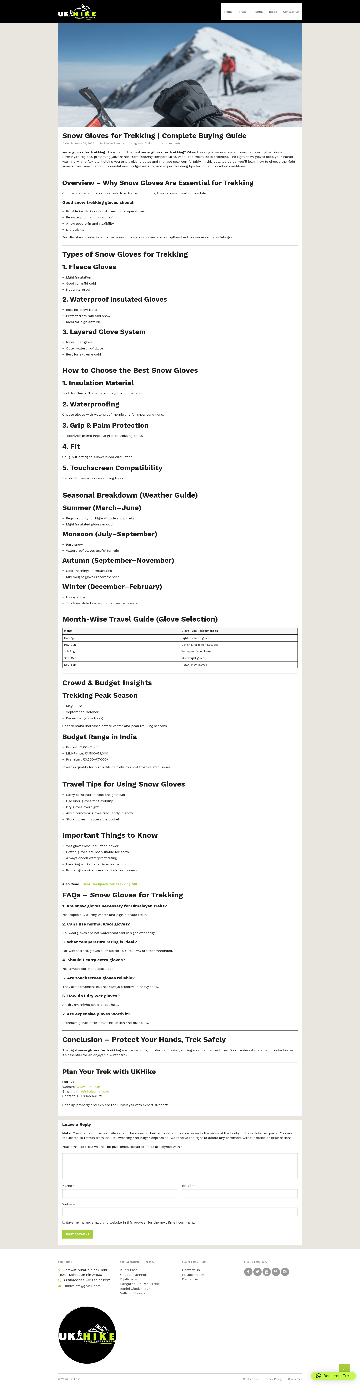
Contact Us (291, 11)
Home (228, 11)
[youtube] (266, 1272)
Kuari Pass (128, 1270)
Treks (242, 11)
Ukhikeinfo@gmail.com (82, 1286)
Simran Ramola (114, 143)
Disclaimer (190, 1279)
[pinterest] (276, 1272)
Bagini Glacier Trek (135, 1289)
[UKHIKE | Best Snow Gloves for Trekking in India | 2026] (77, 11)
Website (68, 1204)
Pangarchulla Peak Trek (139, 1284)
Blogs (273, 11)
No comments (171, 143)
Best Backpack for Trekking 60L (110, 884)
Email (188, 1186)
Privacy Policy (193, 1275)
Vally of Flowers (132, 1293)
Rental (258, 11)
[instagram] (285, 1272)
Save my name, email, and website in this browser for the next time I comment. (130, 1222)
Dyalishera (128, 1279)
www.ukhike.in (88, 1087)
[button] (333, 1376)
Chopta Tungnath (134, 1275)
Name (68, 1186)
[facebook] (248, 1272)
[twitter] (257, 1272)
